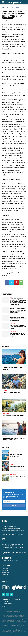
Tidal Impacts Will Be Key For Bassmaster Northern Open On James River (17, 334)
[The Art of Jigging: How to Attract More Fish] (14, 356)
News (8, 7)
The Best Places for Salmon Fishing (10, 560)
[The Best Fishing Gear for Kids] (14, 381)
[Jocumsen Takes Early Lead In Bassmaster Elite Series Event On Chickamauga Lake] (5, 318)
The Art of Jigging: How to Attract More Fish (12, 368)
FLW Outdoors (16, 7)
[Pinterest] (16, 282)
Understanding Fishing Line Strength (11, 549)
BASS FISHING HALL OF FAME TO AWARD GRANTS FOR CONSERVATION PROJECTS (18, 327)
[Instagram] (7, 594)
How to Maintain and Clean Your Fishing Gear (13, 547)
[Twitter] (11, 282)
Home (3, 7)
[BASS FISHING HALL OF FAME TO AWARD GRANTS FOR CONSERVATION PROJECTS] (5, 326)
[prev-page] (3, 484)
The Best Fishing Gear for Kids (11, 392)
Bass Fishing (6, 413)
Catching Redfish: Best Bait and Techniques (12, 534)
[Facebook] (7, 282)
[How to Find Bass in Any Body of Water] (14, 404)
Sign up (14, 505)
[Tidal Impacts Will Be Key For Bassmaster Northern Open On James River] (5, 334)
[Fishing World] (14, 2)
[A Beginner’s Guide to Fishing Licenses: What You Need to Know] (14, 427)
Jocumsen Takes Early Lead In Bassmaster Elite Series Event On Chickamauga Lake (18, 319)
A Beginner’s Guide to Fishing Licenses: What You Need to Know (13, 439)
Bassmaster (13, 323)
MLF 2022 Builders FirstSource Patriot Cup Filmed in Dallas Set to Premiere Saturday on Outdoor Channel (18, 310)
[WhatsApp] (21, 282)
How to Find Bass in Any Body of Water (13, 415)
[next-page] (5, 484)
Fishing (5, 366)
